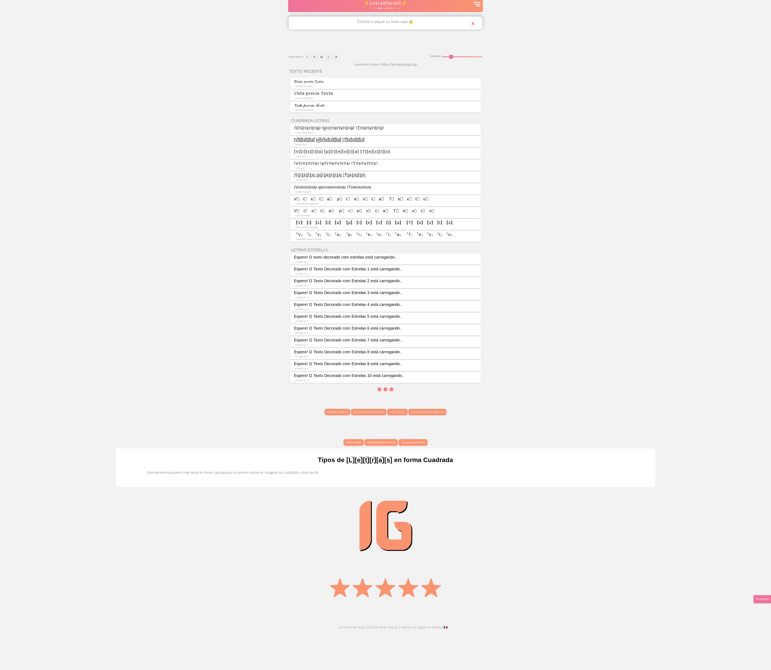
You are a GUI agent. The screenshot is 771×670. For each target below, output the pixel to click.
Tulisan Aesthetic (413, 442)
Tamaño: (436, 56)
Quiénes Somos (337, 412)
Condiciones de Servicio (427, 412)
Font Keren (353, 442)
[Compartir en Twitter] (314, 57)
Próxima (762, 599)
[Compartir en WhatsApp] (328, 57)
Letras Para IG (388, 627)
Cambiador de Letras (381, 442)
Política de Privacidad (368, 412)
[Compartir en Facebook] (307, 57)
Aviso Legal (397, 412)
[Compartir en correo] (321, 57)
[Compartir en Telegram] (336, 57)
